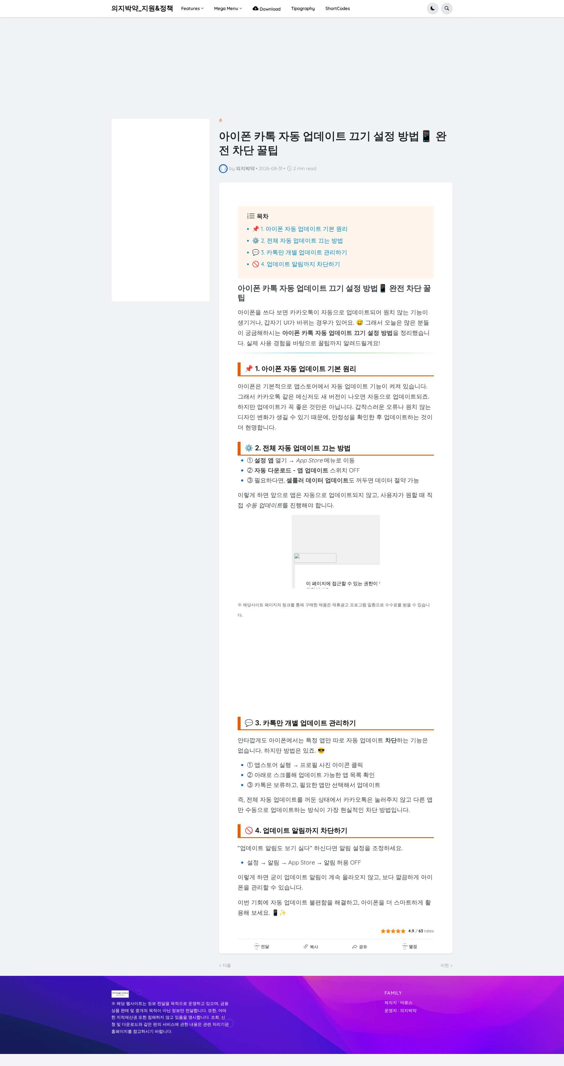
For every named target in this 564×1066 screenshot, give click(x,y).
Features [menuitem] (190, 8)
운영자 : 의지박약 (401, 1010)
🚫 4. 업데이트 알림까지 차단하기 (296, 264)
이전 (445, 965)
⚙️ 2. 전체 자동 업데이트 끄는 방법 (297, 240)
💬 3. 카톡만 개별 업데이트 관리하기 (299, 252)
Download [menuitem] (269, 9)
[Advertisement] (282, 70)
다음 (227, 965)
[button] (433, 8)
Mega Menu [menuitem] (226, 8)
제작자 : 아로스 (398, 1002)
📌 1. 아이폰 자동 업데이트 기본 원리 (300, 228)
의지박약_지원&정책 (142, 8)
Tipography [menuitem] (303, 8)
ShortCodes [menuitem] (337, 8)
